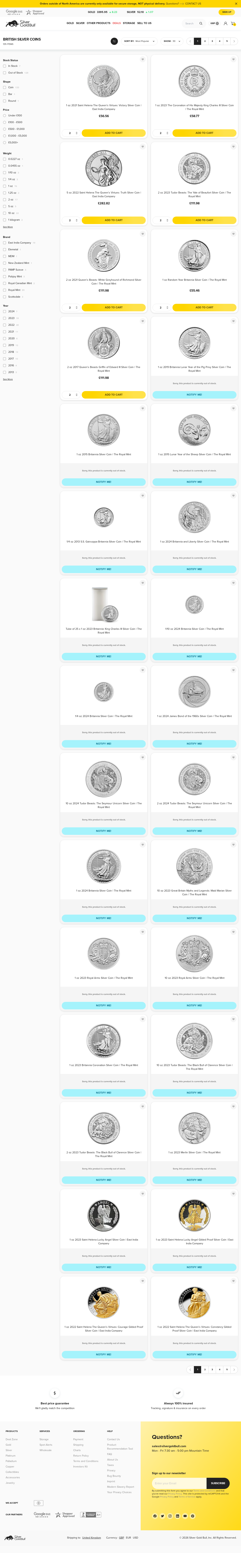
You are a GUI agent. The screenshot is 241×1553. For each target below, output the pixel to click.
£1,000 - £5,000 (17, 135)
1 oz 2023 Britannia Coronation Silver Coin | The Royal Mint (103, 1065)
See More (8, 227)
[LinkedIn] (178, 1516)
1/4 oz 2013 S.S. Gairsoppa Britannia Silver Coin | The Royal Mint (104, 541)
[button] (139, 41)
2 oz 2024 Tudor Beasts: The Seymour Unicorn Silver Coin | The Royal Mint (194, 805)
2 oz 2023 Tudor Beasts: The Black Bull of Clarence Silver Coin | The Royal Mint (103, 1154)
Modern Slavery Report (120, 1486)
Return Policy (81, 1455)
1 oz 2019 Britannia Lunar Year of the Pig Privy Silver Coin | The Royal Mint (194, 369)
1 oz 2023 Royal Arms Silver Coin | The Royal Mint (104, 978)
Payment (78, 1439)
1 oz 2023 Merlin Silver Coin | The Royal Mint (194, 1152)
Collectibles (12, 1472)
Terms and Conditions (85, 1461)
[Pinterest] (193, 1516)
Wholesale (46, 1450)
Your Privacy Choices (119, 1492)
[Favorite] (143, 59)
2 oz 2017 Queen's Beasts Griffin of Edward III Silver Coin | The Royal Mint (103, 369)
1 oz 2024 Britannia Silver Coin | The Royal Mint (103, 890)
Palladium (11, 1461)
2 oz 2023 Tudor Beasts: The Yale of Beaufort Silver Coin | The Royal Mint (194, 194)
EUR (128, 1537)
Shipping (78, 1444)
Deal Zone (12, 1439)
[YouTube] (185, 1516)
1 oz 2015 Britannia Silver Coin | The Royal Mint (104, 454)
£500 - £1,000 (16, 129)
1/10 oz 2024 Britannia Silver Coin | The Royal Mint (194, 629)
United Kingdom (91, 1537)
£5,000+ (13, 142)
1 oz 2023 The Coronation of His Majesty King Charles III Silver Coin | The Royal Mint (194, 107)
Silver (140, 12)
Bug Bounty (114, 1476)
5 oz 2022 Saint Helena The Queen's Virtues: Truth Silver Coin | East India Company (104, 194)
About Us (112, 1459)
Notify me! (194, 394)
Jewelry (10, 1483)
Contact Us (113, 1439)
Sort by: (129, 41)
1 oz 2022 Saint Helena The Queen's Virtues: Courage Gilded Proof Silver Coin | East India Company (104, 1328)
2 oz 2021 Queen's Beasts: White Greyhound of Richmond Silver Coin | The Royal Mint (103, 281)
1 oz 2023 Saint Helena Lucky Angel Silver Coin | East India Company (104, 1241)
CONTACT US (193, 3)
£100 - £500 (15, 122)
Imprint (111, 1481)
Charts (77, 1450)
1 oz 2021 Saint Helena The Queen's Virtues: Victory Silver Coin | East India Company (103, 107)
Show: (167, 41)
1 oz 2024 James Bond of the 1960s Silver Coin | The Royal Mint (194, 716)
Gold (102, 12)
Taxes (110, 1465)
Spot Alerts (46, 1444)
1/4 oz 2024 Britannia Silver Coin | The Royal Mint (103, 716)
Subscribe (218, 1483)
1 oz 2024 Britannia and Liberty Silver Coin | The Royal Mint (194, 541)
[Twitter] (162, 1516)
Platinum (10, 1455)
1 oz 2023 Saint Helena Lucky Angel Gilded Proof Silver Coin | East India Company (194, 1241)
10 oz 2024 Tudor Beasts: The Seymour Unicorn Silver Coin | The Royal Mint (104, 805)
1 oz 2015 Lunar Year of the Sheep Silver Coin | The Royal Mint (194, 454)
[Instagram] (170, 1516)
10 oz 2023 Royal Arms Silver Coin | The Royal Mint (194, 978)
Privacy (111, 1470)
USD (135, 1537)
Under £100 (15, 115)
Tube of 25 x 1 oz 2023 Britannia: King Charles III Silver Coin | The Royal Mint (104, 630)
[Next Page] (234, 41)
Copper (10, 1466)
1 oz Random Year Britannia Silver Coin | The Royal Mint (194, 279)
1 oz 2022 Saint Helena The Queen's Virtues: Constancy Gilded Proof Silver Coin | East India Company (194, 1328)
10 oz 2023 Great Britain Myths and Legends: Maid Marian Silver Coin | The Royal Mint (194, 892)
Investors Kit (80, 1466)
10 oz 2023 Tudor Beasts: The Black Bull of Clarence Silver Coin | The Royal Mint (195, 1067)
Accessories (13, 1477)
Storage (44, 1439)
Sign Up (226, 12)
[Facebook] (155, 1516)
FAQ (109, 1454)
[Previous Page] (190, 41)
